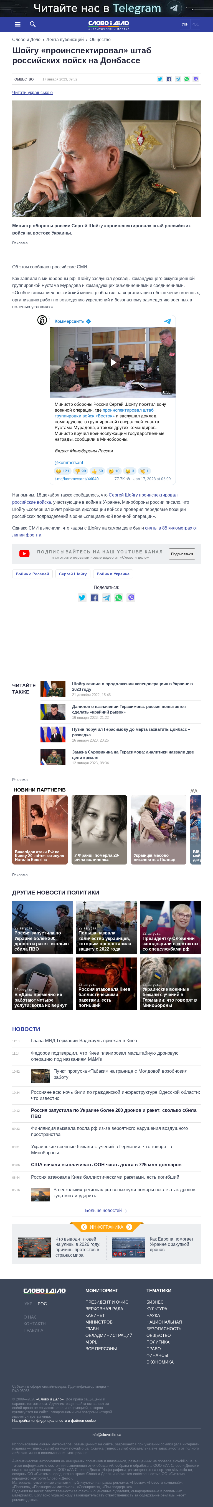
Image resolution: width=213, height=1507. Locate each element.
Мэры (91, 1342)
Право (153, 1348)
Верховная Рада (104, 1308)
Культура (156, 1308)
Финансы (157, 1355)
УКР (185, 24)
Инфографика (106, 1227)
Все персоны (101, 1348)
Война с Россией (32, 574)
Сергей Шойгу (73, 574)
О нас (30, 1317)
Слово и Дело (26, 39)
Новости (26, 1029)
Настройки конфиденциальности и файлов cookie (54, 1420)
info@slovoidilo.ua (106, 1435)
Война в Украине (113, 574)
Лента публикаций (65, 39)
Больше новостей (103, 1210)
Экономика (160, 1362)
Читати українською (32, 92)
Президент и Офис (106, 1302)
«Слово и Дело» (50, 1399)
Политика (157, 1342)
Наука (153, 1315)
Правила (33, 1330)
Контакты (35, 1323)
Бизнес (155, 1302)
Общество (100, 39)
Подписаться (182, 554)
